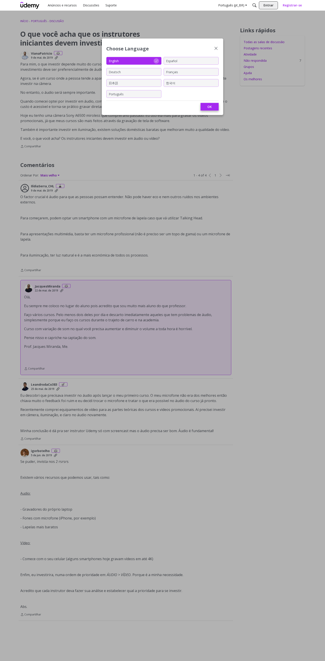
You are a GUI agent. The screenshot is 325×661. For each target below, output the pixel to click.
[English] (29, 5)
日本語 (113, 83)
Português (116, 94)
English (114, 61)
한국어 (170, 83)
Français (172, 72)
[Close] (216, 49)
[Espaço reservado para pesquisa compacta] (254, 5)
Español (171, 61)
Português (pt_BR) (231, 5)
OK (209, 107)
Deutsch (115, 72)
